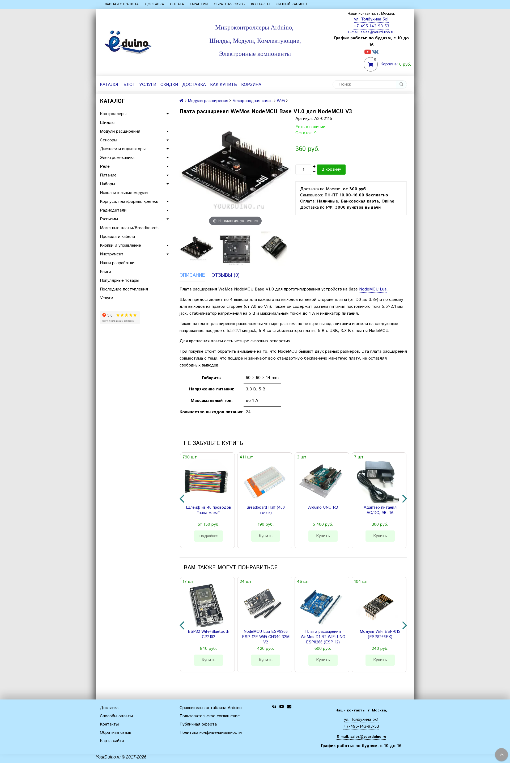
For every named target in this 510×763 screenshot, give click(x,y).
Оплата (177, 4)
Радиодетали (113, 210)
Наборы (107, 184)
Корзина (251, 85)
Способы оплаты (116, 716)
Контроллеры (113, 114)
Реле (105, 166)
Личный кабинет (292, 4)
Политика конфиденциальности (211, 733)
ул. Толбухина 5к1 (371, 19)
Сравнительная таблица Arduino (211, 708)
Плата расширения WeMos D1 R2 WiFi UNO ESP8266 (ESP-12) (323, 637)
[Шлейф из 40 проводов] (206, 481)
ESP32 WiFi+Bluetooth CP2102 (208, 634)
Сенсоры (108, 140)
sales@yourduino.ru (377, 32)
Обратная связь (229, 4)
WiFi (281, 101)
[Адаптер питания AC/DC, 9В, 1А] (378, 481)
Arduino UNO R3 (323, 507)
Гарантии (199, 4)
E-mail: (354, 32)
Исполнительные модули (124, 193)
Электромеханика (117, 158)
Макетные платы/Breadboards (129, 228)
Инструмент (112, 254)
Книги (105, 272)
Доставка (154, 4)
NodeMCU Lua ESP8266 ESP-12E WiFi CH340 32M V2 (266, 637)
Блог (129, 85)
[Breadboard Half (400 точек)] (263, 481)
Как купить (223, 85)
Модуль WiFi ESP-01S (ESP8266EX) (380, 634)
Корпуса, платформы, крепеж (129, 202)
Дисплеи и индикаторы (123, 149)
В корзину (331, 169)
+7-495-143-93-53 (371, 26)
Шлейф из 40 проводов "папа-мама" (208, 510)
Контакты (260, 4)
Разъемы (109, 219)
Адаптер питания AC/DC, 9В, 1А (380, 510)
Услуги (147, 85)
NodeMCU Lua (372, 289)
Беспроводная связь (252, 101)
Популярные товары (119, 280)
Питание (108, 175)
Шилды (107, 123)
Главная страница (121, 4)
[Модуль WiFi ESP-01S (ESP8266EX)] (378, 605)
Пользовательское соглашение (210, 716)
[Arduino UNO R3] (321, 481)
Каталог (109, 85)
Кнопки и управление (120, 245)
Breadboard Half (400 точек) (265, 510)
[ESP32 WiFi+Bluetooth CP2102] (206, 605)
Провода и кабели (117, 237)
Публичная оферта (198, 724)
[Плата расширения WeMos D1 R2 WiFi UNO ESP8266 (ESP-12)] (321, 605)
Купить (266, 536)
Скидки (169, 85)
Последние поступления (124, 289)
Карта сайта (112, 741)
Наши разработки (117, 263)
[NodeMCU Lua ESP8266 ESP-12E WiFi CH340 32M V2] (263, 605)
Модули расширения (120, 131)
